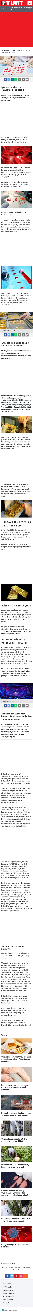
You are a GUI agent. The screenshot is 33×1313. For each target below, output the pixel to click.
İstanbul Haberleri (8, 1293)
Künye (11, 1267)
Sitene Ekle (16, 1270)
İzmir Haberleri (8, 1300)
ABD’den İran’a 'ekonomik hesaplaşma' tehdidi (20, 9)
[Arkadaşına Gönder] (19, 79)
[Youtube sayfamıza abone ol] (16, 1276)
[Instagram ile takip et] (21, 1276)
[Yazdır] (23, 79)
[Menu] (29, 3)
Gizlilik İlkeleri (26, 1267)
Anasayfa (4, 1267)
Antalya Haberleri (8, 1303)
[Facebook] (5, 79)
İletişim (17, 1267)
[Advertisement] (16, 30)
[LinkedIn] (12, 79)
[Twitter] (9, 79)
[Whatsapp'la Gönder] (15, 79)
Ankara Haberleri (8, 1296)
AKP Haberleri (7, 1287)
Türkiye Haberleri (8, 1290)
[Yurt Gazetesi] (12, 3)
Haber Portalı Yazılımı (10, 1310)
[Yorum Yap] (27, 79)
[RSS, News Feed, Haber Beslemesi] (25, 1276)
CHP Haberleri (7, 1284)
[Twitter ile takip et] (12, 1276)
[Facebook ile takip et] (7, 1276)
